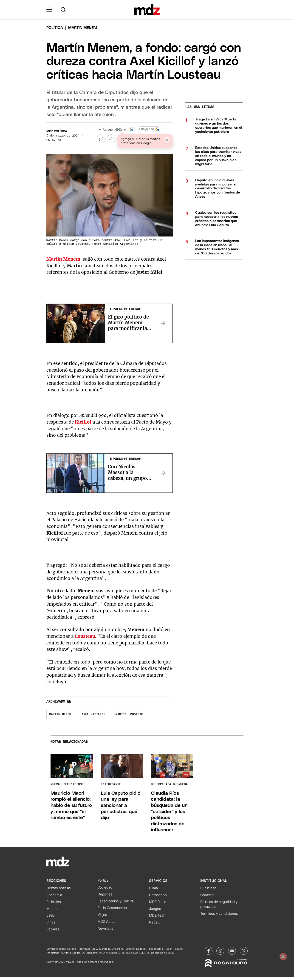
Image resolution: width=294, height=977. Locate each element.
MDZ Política (56, 131)
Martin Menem (60, 714)
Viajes (102, 915)
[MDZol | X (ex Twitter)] (243, 950)
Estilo (50, 915)
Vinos (50, 922)
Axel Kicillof (93, 714)
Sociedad (105, 887)
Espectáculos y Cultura (116, 901)
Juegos (155, 909)
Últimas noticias (58, 888)
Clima (153, 888)
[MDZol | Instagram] (220, 950)
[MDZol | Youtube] (232, 950)
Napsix (154, 922)
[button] (49, 10)
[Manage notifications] (283, 956)
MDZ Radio (157, 902)
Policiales (53, 902)
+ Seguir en (146, 129)
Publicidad (208, 888)
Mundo (52, 909)
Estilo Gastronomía (112, 908)
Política (54, 28)
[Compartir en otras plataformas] (111, 138)
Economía (54, 895)
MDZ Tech (157, 915)
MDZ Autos (106, 922)
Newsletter (106, 928)
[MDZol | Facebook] (208, 950)
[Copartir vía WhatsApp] (101, 138)
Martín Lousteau (129, 714)
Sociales (52, 929)
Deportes (105, 894)
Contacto (207, 895)
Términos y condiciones (219, 913)
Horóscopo (158, 895)
